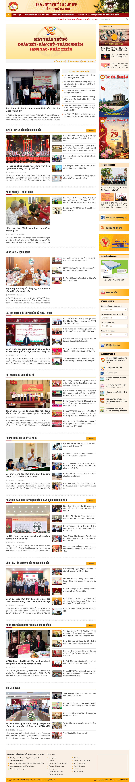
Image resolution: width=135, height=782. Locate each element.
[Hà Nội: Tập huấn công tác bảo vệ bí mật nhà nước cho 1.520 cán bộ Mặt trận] (57, 663)
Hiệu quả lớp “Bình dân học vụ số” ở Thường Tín (28, 229)
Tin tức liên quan (79, 766)
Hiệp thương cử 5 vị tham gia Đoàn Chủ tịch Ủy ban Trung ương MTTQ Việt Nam (79, 330)
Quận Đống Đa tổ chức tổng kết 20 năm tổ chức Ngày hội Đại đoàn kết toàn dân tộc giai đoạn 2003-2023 (79, 383)
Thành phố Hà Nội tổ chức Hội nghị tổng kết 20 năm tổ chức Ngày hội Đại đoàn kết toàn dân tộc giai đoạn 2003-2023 (28, 412)
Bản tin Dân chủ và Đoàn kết (116, 379)
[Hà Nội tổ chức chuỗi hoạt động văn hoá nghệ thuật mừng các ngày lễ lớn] (28, 149)
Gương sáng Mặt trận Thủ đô (116, 393)
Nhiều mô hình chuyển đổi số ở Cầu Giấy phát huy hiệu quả (79, 279)
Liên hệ (51, 760)
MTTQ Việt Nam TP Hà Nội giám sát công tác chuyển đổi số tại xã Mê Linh (79, 269)
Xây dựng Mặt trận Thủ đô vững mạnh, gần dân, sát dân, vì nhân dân (119, 65)
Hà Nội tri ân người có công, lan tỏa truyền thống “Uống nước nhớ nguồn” (79, 455)
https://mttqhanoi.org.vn (18, 769)
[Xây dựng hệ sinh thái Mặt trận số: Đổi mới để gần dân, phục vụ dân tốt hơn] (57, 168)
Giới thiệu (17, 14)
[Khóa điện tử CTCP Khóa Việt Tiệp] (114, 269)
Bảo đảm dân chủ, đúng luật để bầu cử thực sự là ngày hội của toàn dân (79, 340)
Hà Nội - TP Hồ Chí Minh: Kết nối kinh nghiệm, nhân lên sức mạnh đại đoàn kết (79, 115)
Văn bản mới (111, 372)
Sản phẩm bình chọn (109, 256)
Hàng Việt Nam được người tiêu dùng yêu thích (116, 410)
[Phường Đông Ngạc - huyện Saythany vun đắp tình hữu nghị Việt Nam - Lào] (57, 571)
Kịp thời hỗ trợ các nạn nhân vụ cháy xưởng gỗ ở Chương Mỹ (79, 445)
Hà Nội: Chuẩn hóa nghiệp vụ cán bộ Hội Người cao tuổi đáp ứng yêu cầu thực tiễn (79, 704)
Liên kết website (107, 301)
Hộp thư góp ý (78, 771)
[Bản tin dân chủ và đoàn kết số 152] (114, 95)
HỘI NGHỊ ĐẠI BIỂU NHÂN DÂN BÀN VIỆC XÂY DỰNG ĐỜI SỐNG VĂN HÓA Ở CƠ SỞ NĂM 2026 (107, 205)
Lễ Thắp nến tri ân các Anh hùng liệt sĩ (119, 56)
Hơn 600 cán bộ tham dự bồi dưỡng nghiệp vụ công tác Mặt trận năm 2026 (79, 642)
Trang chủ (52, 758)
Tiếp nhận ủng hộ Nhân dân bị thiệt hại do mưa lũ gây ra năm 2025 (121, 205)
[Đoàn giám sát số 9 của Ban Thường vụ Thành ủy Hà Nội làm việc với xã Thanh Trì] (57, 351)
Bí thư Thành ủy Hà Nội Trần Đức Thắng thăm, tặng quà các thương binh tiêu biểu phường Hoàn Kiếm (79, 466)
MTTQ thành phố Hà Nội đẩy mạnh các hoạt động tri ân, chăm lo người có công (28, 662)
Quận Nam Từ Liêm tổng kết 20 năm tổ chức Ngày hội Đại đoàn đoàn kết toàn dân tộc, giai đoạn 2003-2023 (79, 423)
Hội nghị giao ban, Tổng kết (20, 374)
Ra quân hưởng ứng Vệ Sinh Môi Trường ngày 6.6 (114, 189)
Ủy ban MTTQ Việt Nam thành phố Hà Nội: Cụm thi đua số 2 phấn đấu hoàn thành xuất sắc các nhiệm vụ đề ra (79, 673)
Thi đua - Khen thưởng (56, 766)
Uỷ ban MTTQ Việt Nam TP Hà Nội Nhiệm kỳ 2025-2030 (117, 360)
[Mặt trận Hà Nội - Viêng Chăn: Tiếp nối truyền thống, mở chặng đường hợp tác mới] (57, 581)
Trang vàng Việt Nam (56, 771)
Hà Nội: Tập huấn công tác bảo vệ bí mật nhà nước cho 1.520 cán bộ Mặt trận (79, 662)
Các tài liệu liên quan (56, 774)
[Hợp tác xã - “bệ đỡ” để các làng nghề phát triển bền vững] (57, 210)
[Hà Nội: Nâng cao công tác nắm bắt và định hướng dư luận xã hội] (28, 519)
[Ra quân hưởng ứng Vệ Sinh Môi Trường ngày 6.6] (114, 177)
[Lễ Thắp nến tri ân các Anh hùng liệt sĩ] (105, 57)
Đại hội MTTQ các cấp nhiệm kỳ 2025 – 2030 (29, 312)
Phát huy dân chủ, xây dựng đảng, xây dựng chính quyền (98, 14)
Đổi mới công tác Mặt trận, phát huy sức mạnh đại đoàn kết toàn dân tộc (28, 475)
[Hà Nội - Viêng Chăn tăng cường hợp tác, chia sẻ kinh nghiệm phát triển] (57, 591)
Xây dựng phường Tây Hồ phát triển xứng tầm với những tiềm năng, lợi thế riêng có (79, 360)
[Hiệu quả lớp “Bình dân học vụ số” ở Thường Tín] (28, 211)
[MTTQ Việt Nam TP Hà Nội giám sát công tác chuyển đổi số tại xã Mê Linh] (57, 270)
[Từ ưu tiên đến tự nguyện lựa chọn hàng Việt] (57, 725)
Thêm (90, 130)
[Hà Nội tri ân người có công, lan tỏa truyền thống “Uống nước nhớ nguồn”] (57, 456)
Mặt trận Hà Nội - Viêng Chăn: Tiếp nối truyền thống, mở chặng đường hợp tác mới (79, 581)
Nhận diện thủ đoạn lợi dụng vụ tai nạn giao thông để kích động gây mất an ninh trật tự (79, 138)
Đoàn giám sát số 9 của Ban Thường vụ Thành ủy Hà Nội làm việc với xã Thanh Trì (79, 350)
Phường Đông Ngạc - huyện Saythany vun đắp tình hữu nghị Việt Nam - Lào (79, 570)
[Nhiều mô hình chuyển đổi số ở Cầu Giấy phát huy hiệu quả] (57, 280)
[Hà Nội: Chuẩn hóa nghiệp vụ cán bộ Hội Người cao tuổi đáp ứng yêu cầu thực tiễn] (57, 705)
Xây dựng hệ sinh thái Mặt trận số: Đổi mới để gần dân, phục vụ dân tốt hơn (79, 167)
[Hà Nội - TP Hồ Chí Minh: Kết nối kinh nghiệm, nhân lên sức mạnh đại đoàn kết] (57, 518)
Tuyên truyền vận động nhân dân (36, 14)
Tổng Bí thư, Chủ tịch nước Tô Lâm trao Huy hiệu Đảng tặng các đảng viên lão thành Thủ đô (79, 538)
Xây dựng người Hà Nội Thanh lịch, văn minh (116, 386)
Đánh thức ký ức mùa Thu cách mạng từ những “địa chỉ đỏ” (79, 714)
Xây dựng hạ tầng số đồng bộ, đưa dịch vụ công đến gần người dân (28, 289)
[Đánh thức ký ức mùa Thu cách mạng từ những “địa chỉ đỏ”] (57, 715)
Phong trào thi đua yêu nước (63, 14)
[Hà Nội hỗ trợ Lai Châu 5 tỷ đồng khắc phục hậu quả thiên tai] (57, 476)
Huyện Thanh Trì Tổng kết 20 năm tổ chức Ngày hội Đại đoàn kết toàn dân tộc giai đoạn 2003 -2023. (79, 403)
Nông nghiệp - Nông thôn (19, 192)
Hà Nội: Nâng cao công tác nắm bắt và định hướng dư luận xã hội (79, 76)
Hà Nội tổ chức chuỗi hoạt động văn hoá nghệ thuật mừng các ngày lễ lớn (28, 167)
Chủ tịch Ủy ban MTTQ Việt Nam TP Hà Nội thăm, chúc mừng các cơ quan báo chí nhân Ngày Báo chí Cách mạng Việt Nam (79, 633)
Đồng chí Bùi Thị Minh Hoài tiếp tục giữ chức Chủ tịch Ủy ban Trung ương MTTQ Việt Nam (79, 653)
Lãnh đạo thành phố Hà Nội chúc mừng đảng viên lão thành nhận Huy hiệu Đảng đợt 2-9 (33, 109)
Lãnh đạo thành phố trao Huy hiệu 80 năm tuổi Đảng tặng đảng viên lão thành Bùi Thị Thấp (79, 548)
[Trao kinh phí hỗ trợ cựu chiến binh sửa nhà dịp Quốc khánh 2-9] (57, 696)
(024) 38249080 (38, 763)
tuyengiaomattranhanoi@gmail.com (22, 766)
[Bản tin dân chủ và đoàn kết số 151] (114, 138)
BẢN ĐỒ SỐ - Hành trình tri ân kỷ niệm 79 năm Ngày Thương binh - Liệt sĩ (79, 177)
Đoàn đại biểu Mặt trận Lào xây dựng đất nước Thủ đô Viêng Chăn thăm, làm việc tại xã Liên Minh (79, 107)
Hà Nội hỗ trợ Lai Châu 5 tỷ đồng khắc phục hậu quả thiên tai (79, 475)
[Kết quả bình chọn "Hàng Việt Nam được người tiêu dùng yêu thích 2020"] (114, 242)
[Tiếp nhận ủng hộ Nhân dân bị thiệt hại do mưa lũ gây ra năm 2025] (121, 197)
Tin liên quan (13, 687)
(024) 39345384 (23, 763)
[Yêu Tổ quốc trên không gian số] (57, 735)
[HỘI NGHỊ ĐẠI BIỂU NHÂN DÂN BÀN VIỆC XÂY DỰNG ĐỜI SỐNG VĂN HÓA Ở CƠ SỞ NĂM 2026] (107, 197)
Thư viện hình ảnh (108, 164)
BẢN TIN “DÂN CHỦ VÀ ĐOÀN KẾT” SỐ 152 (79, 610)
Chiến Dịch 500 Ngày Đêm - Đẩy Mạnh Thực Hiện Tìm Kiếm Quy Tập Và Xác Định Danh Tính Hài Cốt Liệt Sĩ (114, 49)
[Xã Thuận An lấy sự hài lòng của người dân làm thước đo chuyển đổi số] (57, 260)
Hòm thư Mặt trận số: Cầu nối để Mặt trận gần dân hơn (79, 157)
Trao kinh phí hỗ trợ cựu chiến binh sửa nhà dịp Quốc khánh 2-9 (79, 91)
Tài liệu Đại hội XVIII (114, 367)
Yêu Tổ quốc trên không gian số (75, 733)
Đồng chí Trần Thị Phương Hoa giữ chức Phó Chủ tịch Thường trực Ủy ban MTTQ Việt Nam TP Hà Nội (79, 321)
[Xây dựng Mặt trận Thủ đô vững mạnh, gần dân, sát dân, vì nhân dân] (105, 65)
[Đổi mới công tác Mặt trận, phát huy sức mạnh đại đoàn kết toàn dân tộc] (28, 457)
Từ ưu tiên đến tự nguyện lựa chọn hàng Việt (79, 724)
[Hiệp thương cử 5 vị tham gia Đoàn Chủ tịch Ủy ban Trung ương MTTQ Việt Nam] (57, 331)
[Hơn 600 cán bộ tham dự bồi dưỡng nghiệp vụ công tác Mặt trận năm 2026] (57, 643)
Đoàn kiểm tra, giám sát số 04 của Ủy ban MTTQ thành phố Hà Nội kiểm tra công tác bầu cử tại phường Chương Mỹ (28, 350)
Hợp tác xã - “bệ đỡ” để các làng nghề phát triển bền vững (79, 209)
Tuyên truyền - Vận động (82, 760)
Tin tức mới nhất (80, 71)
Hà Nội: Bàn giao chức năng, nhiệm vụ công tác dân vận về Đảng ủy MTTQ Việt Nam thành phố (79, 84)
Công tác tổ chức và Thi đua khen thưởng (28, 625)
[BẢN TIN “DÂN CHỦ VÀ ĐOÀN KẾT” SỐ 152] (57, 611)
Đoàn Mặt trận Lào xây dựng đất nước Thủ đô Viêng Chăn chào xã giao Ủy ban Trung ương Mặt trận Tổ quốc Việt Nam (79, 601)
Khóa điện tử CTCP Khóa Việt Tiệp (114, 280)
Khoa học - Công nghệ (18, 252)
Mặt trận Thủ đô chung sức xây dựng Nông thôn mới (116, 401)
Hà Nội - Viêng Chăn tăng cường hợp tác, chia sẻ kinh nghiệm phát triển (79, 590)
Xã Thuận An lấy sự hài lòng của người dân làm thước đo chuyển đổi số (79, 259)
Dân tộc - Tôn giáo (80, 763)
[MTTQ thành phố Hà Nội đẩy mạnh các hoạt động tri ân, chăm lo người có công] (28, 644)
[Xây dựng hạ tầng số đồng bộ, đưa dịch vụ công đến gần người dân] (28, 271)
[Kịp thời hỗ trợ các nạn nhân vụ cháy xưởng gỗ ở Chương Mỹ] (57, 446)
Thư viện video (106, 26)
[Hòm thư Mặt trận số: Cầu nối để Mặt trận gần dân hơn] (57, 158)
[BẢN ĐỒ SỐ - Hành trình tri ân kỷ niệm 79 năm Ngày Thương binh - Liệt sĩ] (57, 178)
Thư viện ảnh (78, 769)
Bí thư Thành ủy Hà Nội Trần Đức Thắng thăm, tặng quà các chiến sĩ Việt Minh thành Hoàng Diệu (79, 528)
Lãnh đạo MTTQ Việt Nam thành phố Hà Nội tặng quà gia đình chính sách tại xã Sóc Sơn (79, 486)
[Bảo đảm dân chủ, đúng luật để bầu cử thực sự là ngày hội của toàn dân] (57, 341)
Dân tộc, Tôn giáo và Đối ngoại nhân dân (27, 562)
